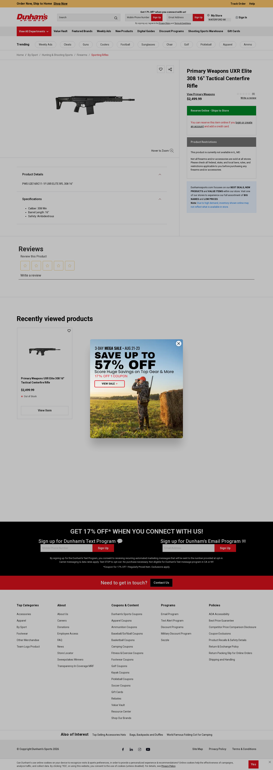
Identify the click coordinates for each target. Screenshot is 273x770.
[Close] (178, 343)
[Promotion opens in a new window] (136, 388)
